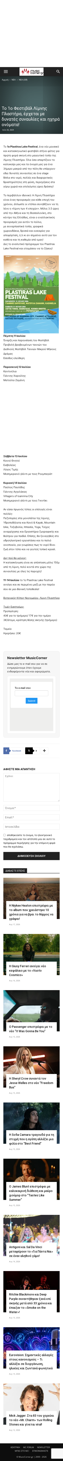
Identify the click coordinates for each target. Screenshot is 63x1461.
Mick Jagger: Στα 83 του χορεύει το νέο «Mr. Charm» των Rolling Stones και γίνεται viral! (31, 1420)
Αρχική (5, 79)
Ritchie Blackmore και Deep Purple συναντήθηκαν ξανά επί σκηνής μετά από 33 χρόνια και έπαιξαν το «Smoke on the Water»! (30, 1303)
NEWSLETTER (43, 1447)
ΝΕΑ (14, 79)
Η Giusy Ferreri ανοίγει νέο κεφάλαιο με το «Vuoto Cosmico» (27, 970)
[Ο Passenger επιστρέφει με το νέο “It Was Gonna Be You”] (31, 1010)
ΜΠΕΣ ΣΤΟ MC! (22, 1450)
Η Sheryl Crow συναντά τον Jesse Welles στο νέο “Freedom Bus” (31, 1083)
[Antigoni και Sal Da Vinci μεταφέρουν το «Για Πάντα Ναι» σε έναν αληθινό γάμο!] (31, 1235)
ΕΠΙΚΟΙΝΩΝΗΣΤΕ (40, 1450)
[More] (44, 750)
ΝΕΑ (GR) (23, 79)
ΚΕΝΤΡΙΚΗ (15, 1447)
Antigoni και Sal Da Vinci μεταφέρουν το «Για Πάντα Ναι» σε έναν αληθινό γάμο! (31, 1251)
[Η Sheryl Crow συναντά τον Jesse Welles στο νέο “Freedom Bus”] (31, 1067)
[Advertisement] (31, 33)
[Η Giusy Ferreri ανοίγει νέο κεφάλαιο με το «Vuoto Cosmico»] (31, 954)
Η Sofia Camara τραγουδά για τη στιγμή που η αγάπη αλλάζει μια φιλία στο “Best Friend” (31, 1139)
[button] (5, 71)
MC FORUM (28, 1447)
